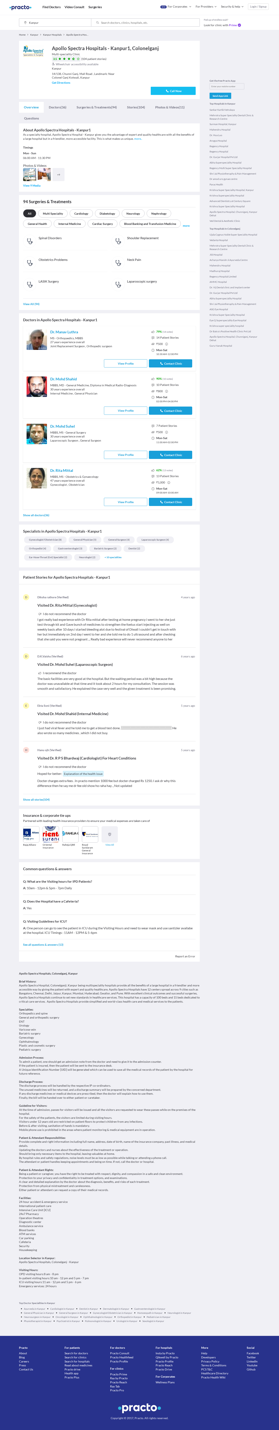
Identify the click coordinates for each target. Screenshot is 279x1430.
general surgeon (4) (119, 539)
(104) (136, 107)
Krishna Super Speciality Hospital (227, 206)
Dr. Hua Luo (216, 135)
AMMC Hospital (218, 281)
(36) (57, 107)
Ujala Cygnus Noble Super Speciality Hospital (233, 234)
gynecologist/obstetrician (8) (45, 539)
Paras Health (216, 184)
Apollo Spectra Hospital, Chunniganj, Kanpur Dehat (233, 213)
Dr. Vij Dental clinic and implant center (230, 287)
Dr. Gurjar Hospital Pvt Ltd (224, 157)
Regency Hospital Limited (223, 276)
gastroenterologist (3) (70, 548)
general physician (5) (85, 539)
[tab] (31, 107)
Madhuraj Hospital (220, 271)
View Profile (126, 363)
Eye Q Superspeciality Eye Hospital (228, 320)
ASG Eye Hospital (219, 309)
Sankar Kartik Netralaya (222, 109)
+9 (58, 174)
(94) (97, 107)
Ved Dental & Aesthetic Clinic (225, 220)
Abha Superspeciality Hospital (225, 162)
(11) (170, 107)
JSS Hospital (216, 254)
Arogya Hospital (218, 140)
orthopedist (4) (37, 548)
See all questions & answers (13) (43, 944)
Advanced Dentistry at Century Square (230, 201)
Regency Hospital (219, 146)
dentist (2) (134, 548)
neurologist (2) (87, 557)
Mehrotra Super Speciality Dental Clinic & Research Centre (231, 117)
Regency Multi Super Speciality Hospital (231, 168)
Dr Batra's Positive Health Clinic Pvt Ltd (230, 331)
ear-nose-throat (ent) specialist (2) (48, 557)
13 (167, 476)
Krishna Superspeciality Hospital (227, 195)
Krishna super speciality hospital (227, 325)
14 (167, 337)
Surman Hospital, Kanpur (223, 124)
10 (167, 385)
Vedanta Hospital (219, 240)
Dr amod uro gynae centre (223, 178)
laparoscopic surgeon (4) (155, 539)
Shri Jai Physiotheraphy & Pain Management (233, 173)
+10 (113, 557)
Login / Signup (258, 6)
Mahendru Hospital (220, 129)
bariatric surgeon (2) (105, 548)
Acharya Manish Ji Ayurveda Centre (229, 259)
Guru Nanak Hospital (221, 345)
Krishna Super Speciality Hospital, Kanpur (232, 190)
